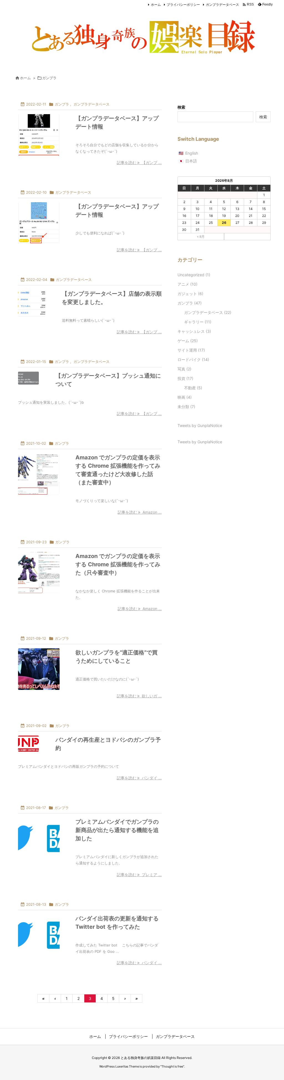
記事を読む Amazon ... (140, 512)
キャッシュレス (194, 331)
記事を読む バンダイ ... (139, 778)
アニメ (187, 284)
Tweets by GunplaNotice (200, 425)
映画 (185, 397)
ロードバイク (193, 359)
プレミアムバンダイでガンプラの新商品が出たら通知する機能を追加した (117, 830)
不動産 (193, 387)
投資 (185, 378)
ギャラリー (197, 321)
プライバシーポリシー (183, 4)
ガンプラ (62, 104)
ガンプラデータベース (222, 4)
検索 (181, 107)
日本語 (191, 160)
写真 (184, 369)
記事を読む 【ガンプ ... (139, 162)
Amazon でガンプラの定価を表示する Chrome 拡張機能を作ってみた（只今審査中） (117, 564)
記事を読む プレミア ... (139, 874)
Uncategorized (194, 274)
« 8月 (201, 236)
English (191, 153)
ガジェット (190, 293)
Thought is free (172, 1066)
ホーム (156, 4)
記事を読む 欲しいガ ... (139, 695)
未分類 (186, 406)
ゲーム (188, 340)
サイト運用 (191, 350)
